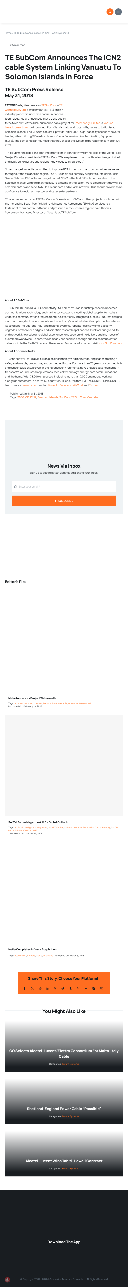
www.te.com (30, 385)
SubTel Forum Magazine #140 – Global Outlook (38, 822)
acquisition (20, 955)
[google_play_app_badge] (48, 1259)
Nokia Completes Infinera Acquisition (32, 949)
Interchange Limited (87, 123)
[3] (64, 1204)
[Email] (102, 988)
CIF (27, 397)
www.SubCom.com (110, 343)
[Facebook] (25, 988)
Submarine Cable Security (96, 827)
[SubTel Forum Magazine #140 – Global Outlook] (64, 765)
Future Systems (70, 1063)
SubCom (64, 397)
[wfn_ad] (64, 518)
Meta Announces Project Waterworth (32, 698)
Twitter (93, 385)
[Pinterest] (78, 988)
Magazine (42, 827)
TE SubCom (49, 105)
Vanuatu (92, 397)
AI (15, 703)
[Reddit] (40, 988)
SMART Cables (56, 827)
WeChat (78, 385)
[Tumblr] (71, 988)
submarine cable (58, 703)
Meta (46, 703)
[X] (32, 988)
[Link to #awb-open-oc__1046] (110, 11)
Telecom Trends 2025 (26, 830)
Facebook (66, 385)
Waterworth (85, 703)
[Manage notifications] (7, 1279)
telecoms (73, 703)
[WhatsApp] (55, 988)
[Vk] (86, 988)
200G (20, 397)
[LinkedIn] (48, 988)
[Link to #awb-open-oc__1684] (118, 11)
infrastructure (25, 703)
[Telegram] (63, 988)
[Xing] (94, 988)
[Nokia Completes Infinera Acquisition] (64, 844)
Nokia (39, 955)
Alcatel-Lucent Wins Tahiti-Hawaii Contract (64, 1160)
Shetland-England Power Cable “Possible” (64, 1108)
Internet (38, 703)
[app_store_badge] (79, 1248)
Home (8, 32)
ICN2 (33, 397)
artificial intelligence (25, 827)
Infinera (31, 955)
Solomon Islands (48, 397)
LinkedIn (53, 385)
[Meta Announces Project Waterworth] (64, 593)
